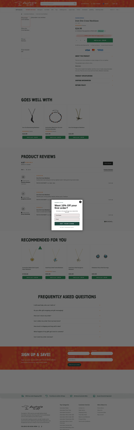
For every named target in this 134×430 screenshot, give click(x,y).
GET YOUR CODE (67, 223)
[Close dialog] (80, 202)
